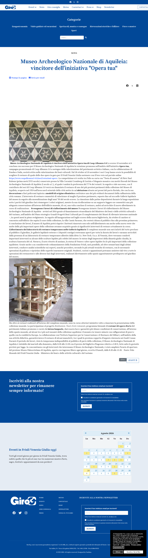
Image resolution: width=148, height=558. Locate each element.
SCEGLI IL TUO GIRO (66, 513)
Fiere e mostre (129, 26)
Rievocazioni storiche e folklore (104, 26)
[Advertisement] (74, 105)
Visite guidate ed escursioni (43, 26)
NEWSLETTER (64, 509)
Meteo (66, 7)
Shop (99, 7)
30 (128, 472)
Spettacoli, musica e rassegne (73, 26)
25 (95, 472)
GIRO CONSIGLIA (45, 509)
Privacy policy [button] (136, 545)
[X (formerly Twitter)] (132, 85)
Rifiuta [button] (118, 552)
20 (109, 465)
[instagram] (26, 511)
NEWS (41, 505)
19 (103, 465)
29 (122, 472)
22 (122, 465)
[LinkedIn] (137, 85)
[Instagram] (77, 2)
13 (109, 458)
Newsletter (109, 7)
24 (87, 472)
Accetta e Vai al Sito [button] (133, 552)
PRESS (41, 513)
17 (87, 465)
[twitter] (20, 511)
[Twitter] (74, 2)
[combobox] (72, 37)
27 (109, 472)
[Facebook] (70, 2)
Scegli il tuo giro (35, 13)
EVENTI (42, 501)
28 (115, 472)
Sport (74, 30)
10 (87, 458)
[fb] (14, 511)
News (41, 7)
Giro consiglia (53, 7)
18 (95, 465)
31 (87, 478)
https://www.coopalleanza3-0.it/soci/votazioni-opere (33, 178)
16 (128, 458)
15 (122, 458)
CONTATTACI (63, 501)
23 (128, 465)
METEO (61, 498)
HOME (41, 498)
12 (103, 458)
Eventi (31, 7)
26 (103, 472)
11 (95, 458)
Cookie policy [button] (125, 545)
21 (115, 465)
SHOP (61, 505)
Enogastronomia (19, 26)
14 (115, 458)
